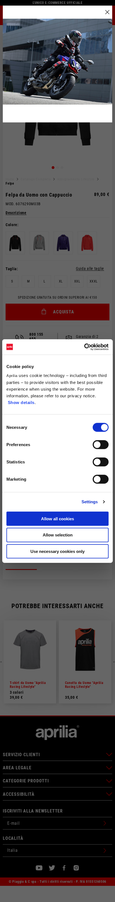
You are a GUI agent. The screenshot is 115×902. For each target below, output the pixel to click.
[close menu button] (107, 12)
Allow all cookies (57, 518)
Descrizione (16, 213)
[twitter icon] (52, 867)
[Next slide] (113, 662)
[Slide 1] (53, 167)
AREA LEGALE (17, 767)
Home (10, 179)
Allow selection (58, 535)
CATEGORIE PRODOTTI (26, 780)
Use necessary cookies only (57, 551)
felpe (10, 183)
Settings (90, 501)
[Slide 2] (57, 167)
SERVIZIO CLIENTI (21, 754)
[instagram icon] (76, 867)
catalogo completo (36, 179)
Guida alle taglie (90, 269)
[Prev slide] (1, 662)
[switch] (101, 444)
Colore (11, 225)
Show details (21, 402)
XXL (77, 281)
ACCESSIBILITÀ (19, 794)
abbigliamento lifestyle (76, 179)
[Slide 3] (62, 167)
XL (61, 281)
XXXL (94, 281)
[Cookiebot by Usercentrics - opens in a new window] (84, 346)
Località (13, 838)
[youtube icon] (39, 867)
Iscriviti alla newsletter (33, 811)
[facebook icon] (64, 867)
